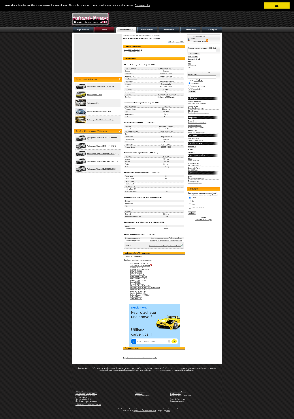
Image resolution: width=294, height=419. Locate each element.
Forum (104, 30)
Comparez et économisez (197, 102)
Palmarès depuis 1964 (196, 126)
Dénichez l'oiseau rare (196, 107)
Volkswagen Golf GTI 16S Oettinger (100, 120)
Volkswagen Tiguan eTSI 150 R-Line (100, 86)
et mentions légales (195, 182)
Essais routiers (147, 30)
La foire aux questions (196, 177)
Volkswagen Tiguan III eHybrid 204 (100, 161)
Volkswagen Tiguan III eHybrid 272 (100, 153)
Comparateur (190, 30)
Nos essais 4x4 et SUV (83, 399)
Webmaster (155, 370)
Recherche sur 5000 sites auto (180, 395)
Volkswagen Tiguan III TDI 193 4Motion (102, 137)
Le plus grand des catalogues (198, 112)
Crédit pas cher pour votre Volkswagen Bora (166, 240)
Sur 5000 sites (194, 169)
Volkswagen (155, 35)
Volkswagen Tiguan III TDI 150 (98, 146)
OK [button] (276, 5)
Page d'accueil (83, 30)
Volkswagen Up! (93, 103)
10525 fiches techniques (196, 36)
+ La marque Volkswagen (133, 50)
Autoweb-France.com (177, 399)
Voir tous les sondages (203, 220)
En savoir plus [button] (142, 5)
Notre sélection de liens (178, 392)
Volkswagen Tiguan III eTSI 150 (99, 169)
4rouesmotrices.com (177, 401)
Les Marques (212, 30)
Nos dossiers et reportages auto (86, 401)
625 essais (191, 38)
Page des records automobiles (85, 403)
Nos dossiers (169, 30)
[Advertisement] (166, 19)
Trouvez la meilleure (195, 139)
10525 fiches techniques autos (86, 392)
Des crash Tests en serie (196, 131)
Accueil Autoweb (129, 35)
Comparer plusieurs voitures (85, 395)
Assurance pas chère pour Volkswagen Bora (166, 238)
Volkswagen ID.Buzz (94, 95)
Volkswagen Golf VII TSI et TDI (99, 111)
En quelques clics (194, 164)
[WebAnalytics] (147, 415)
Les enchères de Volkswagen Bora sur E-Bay (165, 246)
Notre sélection (193, 159)
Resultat (203, 217)
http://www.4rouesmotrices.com (145, 411)
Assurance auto (140, 392)
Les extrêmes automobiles (197, 122)
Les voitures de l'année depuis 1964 (88, 405)
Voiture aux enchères (142, 395)
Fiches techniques (126, 30)
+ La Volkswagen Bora (132, 51)
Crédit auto (138, 394)
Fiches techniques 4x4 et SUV (86, 394)
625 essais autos (81, 397)
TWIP (168, 411)
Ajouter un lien (175, 394)
